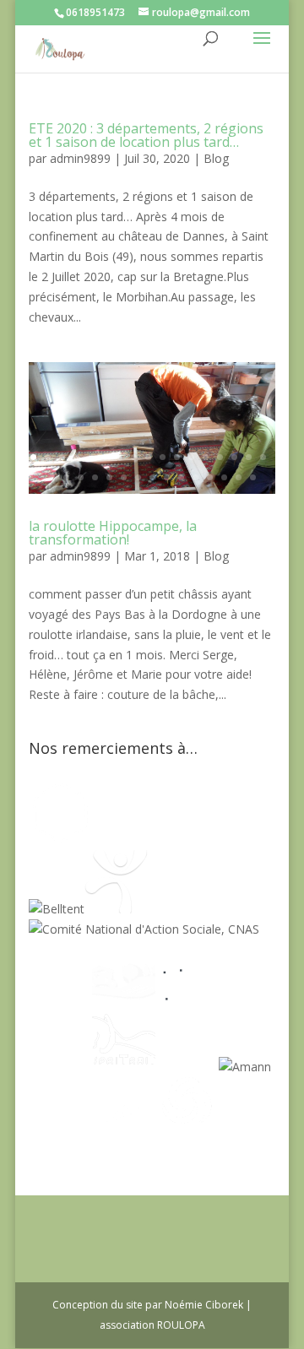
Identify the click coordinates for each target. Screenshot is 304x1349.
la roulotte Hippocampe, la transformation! (113, 533)
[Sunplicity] (212, 840)
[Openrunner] (187, 1136)
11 (177, 457)
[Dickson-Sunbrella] (60, 1136)
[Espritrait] (123, 1067)
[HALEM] (123, 997)
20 (81, 477)
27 (181, 477)
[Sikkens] (187, 1067)
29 (210, 477)
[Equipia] (132, 840)
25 (152, 477)
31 (239, 477)
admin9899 (80, 158)
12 (191, 457)
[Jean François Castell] (60, 997)
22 (109, 477)
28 (195, 477)
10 (163, 457)
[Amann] (245, 1067)
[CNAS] (144, 929)
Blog (216, 158)
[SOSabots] (123, 1136)
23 (124, 477)
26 (167, 477)
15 (234, 457)
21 (95, 477)
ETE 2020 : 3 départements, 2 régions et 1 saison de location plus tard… (146, 135)
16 (249, 457)
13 (206, 457)
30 (224, 477)
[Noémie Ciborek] (60, 840)
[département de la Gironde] (60, 1067)
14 (220, 457)
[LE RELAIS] (187, 997)
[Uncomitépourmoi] (116, 909)
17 (263, 457)
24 (138, 477)
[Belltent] (56, 909)
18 (52, 477)
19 (66, 477)
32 (253, 477)
